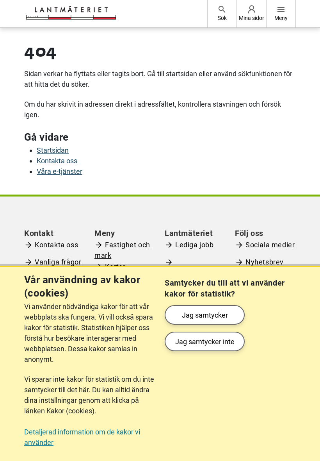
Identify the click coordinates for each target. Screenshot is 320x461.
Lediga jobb (194, 245)
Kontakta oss (57, 161)
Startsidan (53, 150)
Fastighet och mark (122, 250)
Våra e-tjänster (59, 171)
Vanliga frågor (58, 262)
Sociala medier (270, 245)
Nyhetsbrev (264, 262)
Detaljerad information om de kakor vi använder (82, 437)
